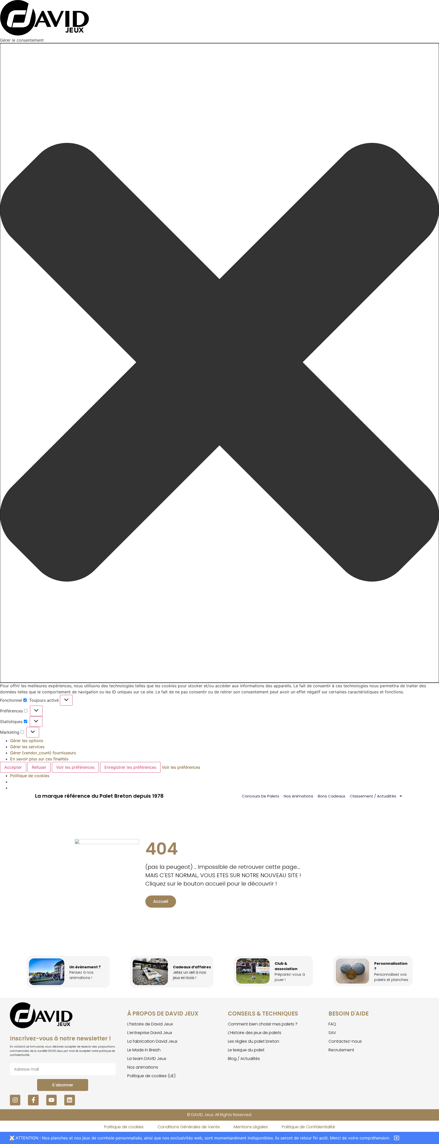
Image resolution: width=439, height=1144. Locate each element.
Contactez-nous (345, 1041)
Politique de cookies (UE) (151, 1076)
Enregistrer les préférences (130, 767)
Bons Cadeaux (331, 796)
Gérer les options (26, 740)
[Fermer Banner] (12, 1138)
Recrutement (341, 1050)
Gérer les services (27, 746)
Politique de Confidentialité (308, 1127)
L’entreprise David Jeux (149, 1033)
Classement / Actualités (373, 796)
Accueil (160, 901)
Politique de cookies (29, 775)
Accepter (13, 767)
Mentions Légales (251, 1127)
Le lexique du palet (246, 1050)
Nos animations (298, 796)
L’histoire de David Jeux (150, 1024)
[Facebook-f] (33, 1100)
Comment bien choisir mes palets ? (262, 1024)
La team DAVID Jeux (146, 1058)
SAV (332, 1033)
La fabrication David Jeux (152, 1041)
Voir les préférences (75, 767)
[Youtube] (51, 1100)
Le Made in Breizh (144, 1050)
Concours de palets (260, 796)
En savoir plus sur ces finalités (39, 758)
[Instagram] (15, 1100)
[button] (219, 363)
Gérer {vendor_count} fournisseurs (43, 752)
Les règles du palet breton (253, 1041)
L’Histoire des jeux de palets (254, 1033)
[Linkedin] (69, 1100)
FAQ (332, 1024)
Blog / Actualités (244, 1058)
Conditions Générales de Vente (189, 1127)
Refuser (39, 767)
